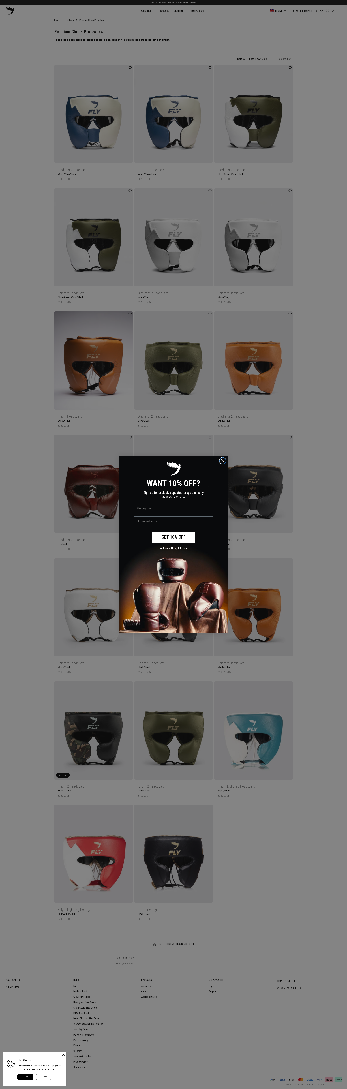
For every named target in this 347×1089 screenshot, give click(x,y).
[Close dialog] (223, 461)
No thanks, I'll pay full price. (173, 548)
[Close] (63, 1054)
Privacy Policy (50, 1069)
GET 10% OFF (174, 537)
